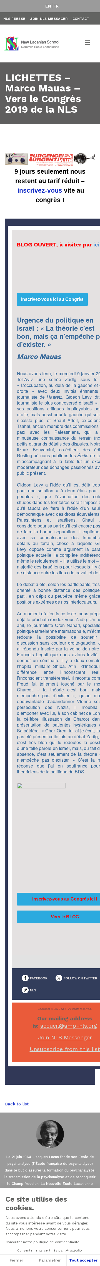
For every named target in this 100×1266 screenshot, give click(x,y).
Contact (80, 19)
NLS (33, 990)
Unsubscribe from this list (65, 1049)
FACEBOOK (39, 978)
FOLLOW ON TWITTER (80, 978)
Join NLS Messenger (65, 1037)
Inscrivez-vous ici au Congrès (52, 299)
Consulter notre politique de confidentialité (42, 1242)
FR (56, 6)
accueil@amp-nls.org (68, 1025)
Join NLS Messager (49, 19)
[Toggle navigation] (88, 43)
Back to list (17, 1104)
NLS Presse (14, 19)
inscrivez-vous (40, 190)
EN (48, 6)
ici (96, 244)
